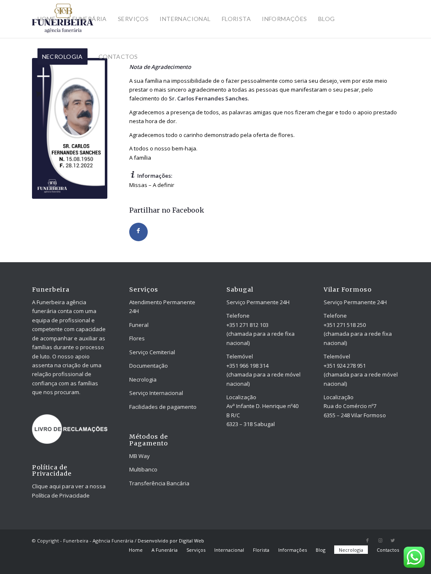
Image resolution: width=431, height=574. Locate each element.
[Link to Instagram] (380, 540)
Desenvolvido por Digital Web (171, 540)
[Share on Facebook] (138, 232)
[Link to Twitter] (392, 540)
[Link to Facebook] (367, 540)
